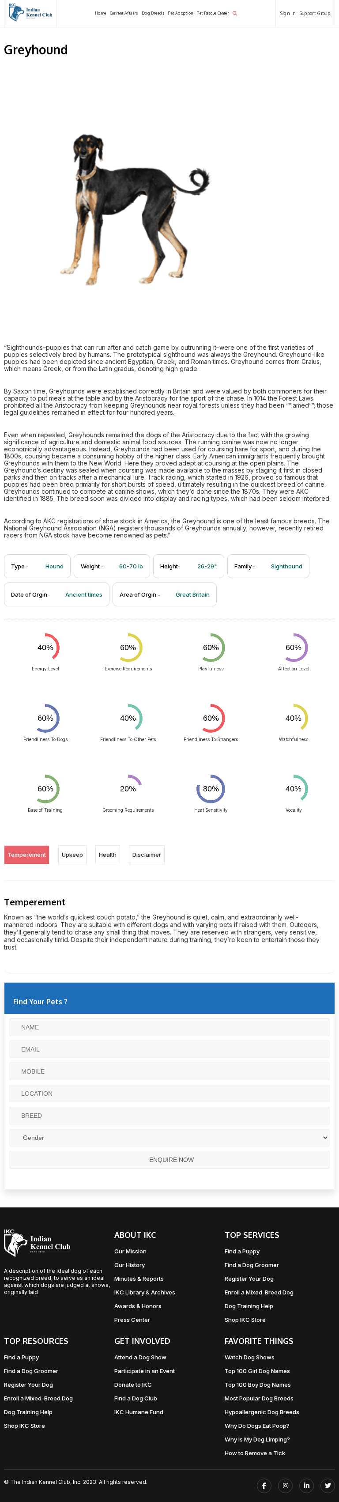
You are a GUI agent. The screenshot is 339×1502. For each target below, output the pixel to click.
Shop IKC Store (245, 1319)
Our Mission (130, 1251)
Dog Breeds (153, 13)
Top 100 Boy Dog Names (258, 1384)
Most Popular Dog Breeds (259, 1398)
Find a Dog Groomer (252, 1264)
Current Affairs (124, 13)
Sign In (288, 13)
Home (100, 13)
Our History (129, 1264)
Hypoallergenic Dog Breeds (262, 1411)
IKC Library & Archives (144, 1292)
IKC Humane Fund (138, 1411)
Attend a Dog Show (140, 1357)
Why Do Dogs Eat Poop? (257, 1425)
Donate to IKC (133, 1384)
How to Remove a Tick (255, 1453)
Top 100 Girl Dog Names (257, 1370)
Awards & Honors (138, 1305)
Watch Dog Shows (250, 1357)
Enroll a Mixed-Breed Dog (259, 1292)
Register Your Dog (249, 1278)
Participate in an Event (144, 1370)
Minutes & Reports (139, 1278)
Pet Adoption (180, 13)
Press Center (132, 1319)
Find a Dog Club (135, 1398)
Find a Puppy (242, 1251)
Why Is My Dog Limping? (257, 1439)
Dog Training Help (249, 1305)
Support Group (315, 13)
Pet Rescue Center (212, 13)
